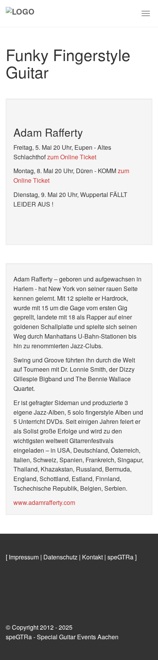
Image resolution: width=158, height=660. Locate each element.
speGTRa (120, 556)
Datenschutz (60, 556)
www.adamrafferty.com (44, 502)
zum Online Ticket (71, 156)
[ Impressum (22, 556)
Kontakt (92, 556)
